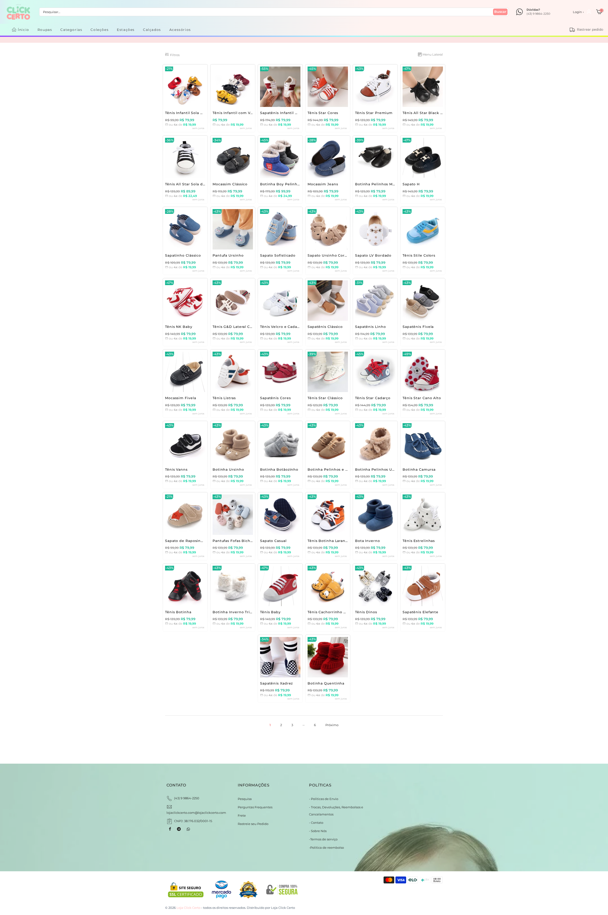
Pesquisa (245, 799)
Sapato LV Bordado (373, 255)
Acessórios (180, 30)
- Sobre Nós (318, 831)
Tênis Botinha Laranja (328, 541)
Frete (242, 815)
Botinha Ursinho (228, 469)
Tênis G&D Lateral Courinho (239, 327)
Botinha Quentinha (326, 683)
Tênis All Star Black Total (426, 113)
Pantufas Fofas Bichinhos (237, 541)
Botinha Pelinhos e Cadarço (334, 469)
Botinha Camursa (419, 469)
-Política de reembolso (326, 847)
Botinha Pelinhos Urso (376, 469)
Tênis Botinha (178, 612)
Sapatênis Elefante (420, 612)
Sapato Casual (273, 541)
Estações (126, 30)
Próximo (331, 725)
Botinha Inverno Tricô (233, 612)
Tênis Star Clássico (325, 398)
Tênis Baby (270, 612)
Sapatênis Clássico (325, 327)
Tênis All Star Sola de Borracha (194, 184)
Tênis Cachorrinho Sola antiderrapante (344, 612)
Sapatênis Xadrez (276, 683)
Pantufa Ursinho (228, 255)
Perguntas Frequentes (255, 807)
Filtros (175, 55)
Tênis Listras (224, 398)
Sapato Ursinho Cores (328, 255)
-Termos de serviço (323, 839)
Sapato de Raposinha (185, 541)
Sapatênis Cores (275, 398)
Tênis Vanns (176, 469)
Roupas (45, 30)
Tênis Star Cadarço (372, 398)
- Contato (316, 822)
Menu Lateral (433, 54)
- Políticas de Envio (323, 799)
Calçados (152, 30)
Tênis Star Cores (323, 113)
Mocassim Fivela (180, 398)
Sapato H (411, 184)
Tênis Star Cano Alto (422, 398)
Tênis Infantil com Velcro (236, 113)
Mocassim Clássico (230, 184)
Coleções (99, 30)
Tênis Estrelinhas (419, 541)
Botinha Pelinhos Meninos (380, 184)
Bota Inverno (367, 541)
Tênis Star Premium (374, 113)
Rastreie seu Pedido (253, 824)
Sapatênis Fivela (418, 327)
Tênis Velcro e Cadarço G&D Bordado (295, 327)
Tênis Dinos (366, 612)
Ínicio (23, 30)
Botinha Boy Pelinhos (281, 184)
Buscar (500, 12)
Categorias (71, 30)
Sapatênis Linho (370, 327)
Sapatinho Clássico (183, 255)
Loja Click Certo (283, 908)
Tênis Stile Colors (419, 255)
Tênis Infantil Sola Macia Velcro (194, 113)
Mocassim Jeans (323, 184)
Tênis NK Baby (178, 327)
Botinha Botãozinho (279, 469)
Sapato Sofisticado (277, 255)
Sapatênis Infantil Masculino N (289, 113)
